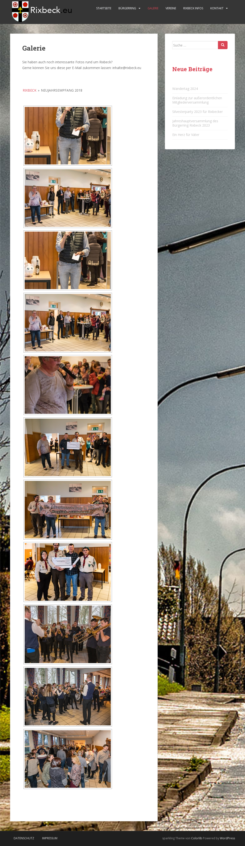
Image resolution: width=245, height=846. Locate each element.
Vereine (171, 8)
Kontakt (216, 8)
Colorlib (196, 838)
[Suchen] (223, 45)
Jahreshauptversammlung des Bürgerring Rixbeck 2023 (195, 123)
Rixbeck (29, 90)
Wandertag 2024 (185, 88)
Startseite (103, 8)
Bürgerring (127, 8)
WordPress (227, 838)
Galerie (153, 8)
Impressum (49, 838)
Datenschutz (24, 838)
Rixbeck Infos (193, 8)
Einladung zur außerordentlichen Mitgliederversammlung (197, 100)
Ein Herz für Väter (185, 134)
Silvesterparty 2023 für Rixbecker (197, 111)
